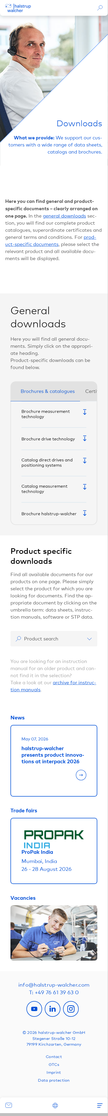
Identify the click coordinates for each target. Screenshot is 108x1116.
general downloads (64, 216)
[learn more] (53, 778)
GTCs (54, 1064)
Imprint (54, 1072)
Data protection (54, 1080)
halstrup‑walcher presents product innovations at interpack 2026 (52, 754)
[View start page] (18, 8)
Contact (54, 1056)
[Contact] (9, 1105)
